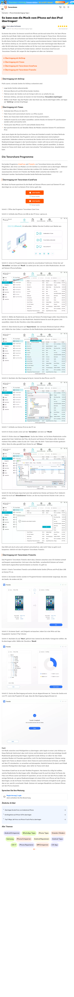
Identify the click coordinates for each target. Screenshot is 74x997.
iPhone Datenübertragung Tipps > (20, 13)
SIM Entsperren (42, 845)
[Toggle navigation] (67, 7)
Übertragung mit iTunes (14, 62)
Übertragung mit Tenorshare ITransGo (20, 70)
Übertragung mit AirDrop (15, 58)
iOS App (55, 845)
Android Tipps (57, 839)
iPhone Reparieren (26, 845)
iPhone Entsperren (24, 839)
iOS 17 (14, 845)
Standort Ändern (58, 833)
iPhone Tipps (44, 833)
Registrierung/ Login (14, 795)
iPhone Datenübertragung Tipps (23, 28)
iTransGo (32, 164)
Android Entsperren (12, 833)
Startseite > (5, 13)
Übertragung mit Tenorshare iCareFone (21, 66)
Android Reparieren (41, 839)
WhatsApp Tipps (29, 833)
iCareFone (21, 164)
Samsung (10, 839)
